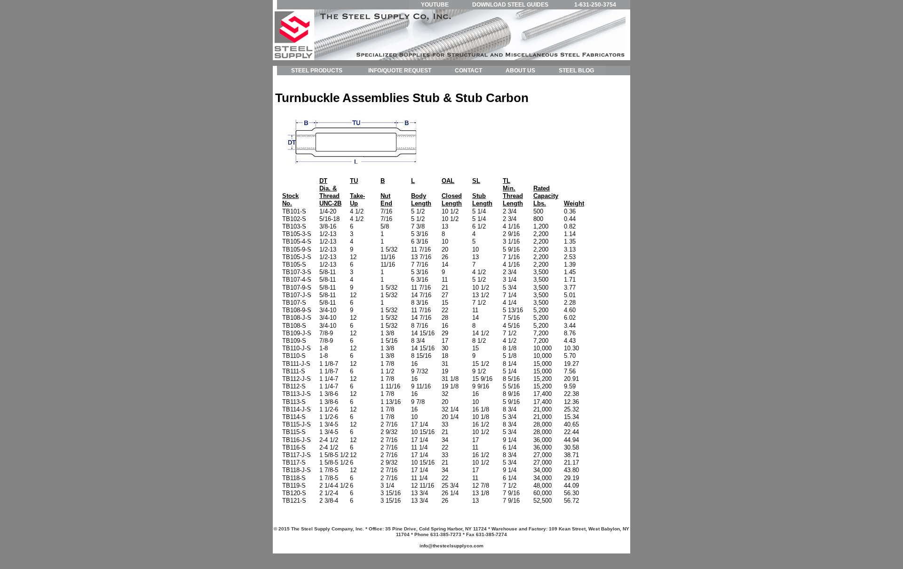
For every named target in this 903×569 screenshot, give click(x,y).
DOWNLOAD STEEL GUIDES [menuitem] (510, 4)
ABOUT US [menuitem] (520, 70)
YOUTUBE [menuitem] (435, 4)
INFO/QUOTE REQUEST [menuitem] (399, 70)
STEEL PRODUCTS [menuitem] (316, 70)
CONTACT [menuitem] (468, 70)
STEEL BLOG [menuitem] (576, 70)
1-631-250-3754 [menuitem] (595, 4)
